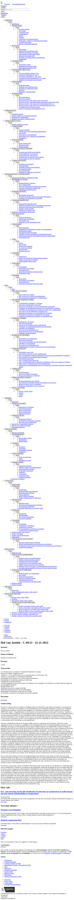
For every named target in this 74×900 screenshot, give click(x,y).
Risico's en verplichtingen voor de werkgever (31, 386)
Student (21, 36)
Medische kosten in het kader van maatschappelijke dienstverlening (38, 566)
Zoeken (3, 9)
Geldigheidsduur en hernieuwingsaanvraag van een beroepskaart (37, 347)
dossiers (55, 851)
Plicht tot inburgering (25, 412)
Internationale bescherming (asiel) (28, 51)
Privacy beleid (8, 881)
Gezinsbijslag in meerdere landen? (28, 530)
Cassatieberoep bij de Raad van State (29, 107)
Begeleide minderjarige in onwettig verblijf (31, 508)
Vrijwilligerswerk (24, 372)
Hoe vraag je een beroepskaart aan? (29, 345)
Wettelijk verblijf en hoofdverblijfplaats (30, 467)
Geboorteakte (22, 474)
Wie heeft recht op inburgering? (28, 422)
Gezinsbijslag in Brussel (25, 527)
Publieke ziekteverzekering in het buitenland (31, 565)
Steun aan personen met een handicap (29, 542)
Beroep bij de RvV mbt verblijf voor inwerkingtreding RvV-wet (37, 105)
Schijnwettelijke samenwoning (27, 261)
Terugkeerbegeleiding (25, 169)
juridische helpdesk (56, 853)
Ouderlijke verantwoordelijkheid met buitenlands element (35, 234)
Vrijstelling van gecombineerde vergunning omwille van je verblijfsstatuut (40, 310)
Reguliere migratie (24, 29)
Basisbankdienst (23, 515)
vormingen (47, 853)
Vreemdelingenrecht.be (18, 4)
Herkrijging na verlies (25, 460)
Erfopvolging (22, 279)
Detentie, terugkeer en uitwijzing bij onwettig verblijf (27, 616)
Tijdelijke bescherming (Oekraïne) (28, 52)
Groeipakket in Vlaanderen (26, 525)
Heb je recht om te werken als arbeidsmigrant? (32, 296)
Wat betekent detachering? (26, 359)
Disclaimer (7, 879)
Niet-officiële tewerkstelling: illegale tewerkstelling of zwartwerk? (37, 382)
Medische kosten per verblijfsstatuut (29, 573)
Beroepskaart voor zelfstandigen (28, 338)
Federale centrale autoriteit (26, 208)
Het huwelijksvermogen (25, 246)
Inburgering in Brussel (25, 419)
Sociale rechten (16, 484)
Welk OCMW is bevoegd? (26, 496)
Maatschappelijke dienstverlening (28, 491)
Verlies (21, 459)
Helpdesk (7, 627)
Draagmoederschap (24, 237)
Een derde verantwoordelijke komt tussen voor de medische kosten (38, 568)
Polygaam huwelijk (24, 251)
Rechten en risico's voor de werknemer (30, 384)
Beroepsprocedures (24, 97)
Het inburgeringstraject (25, 409)
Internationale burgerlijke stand (27, 204)
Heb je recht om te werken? (26, 294)
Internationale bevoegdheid (26, 219)
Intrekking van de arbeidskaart (27, 333)
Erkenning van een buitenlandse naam (29, 222)
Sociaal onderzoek (24, 494)
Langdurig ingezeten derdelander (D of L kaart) (32, 78)
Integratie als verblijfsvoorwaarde (28, 88)
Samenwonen (23, 256)
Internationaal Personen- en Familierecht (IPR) (25, 177)
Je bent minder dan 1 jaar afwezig (28, 154)
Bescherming (22, 49)
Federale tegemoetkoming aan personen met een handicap (35, 544)
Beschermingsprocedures (26, 577)
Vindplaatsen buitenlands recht (27, 189)
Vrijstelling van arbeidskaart (27, 328)
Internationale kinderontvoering (28, 232)
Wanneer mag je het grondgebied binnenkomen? (32, 131)
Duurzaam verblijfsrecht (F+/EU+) (29, 75)
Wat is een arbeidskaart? (25, 323)
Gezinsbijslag (22, 524)
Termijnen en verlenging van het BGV (30, 172)
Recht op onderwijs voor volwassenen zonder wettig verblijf (36, 611)
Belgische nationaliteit (18, 432)
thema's (45, 851)
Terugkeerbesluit (23, 166)
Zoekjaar (21, 37)
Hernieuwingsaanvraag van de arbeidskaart (31, 331)
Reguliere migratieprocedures (27, 578)
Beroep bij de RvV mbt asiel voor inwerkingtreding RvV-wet (36, 104)
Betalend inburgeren (24, 413)
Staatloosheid (22, 59)
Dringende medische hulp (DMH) (28, 561)
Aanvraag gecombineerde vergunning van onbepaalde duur (36, 316)
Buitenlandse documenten (26, 195)
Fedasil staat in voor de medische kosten (30, 563)
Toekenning (22, 448)
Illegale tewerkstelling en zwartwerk (29, 381)
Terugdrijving (23, 138)
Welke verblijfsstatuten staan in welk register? (24, 592)
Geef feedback (5, 845)
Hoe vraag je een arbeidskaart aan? (29, 330)
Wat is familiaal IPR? (25, 185)
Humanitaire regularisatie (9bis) (28, 66)
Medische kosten (16, 553)
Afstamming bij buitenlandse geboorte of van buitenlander (35, 229)
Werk (13, 289)
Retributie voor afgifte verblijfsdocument (23, 119)
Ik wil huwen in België (25, 248)
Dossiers (6, 620)
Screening (14, 599)
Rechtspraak (7, 622)
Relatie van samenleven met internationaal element (33, 258)
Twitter (3, 834)
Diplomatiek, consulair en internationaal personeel (33, 40)
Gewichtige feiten (24, 475)
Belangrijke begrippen (25, 466)
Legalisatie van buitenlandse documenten (30, 198)
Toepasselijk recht (24, 220)
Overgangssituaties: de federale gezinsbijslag (31, 529)
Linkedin (3, 835)
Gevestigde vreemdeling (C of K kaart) (30, 76)
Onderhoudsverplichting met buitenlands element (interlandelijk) (37, 236)
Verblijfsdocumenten (17, 114)
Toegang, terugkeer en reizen (20, 124)
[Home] (4, 6)
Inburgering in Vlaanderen (26, 407)
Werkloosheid (15, 537)
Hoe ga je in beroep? (25, 99)
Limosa (21, 394)
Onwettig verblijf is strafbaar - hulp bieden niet (25, 614)
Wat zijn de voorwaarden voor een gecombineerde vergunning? (37, 306)
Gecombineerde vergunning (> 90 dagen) (30, 303)
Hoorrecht (22, 90)
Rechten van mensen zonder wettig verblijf (31, 606)
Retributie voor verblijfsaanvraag (28, 87)
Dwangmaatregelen (24, 170)
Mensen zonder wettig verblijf (20, 597)
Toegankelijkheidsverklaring (12, 884)
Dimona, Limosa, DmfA (26, 391)
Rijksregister (15, 590)
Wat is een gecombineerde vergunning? (30, 305)
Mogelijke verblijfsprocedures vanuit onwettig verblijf (27, 612)
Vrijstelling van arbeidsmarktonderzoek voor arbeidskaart (35, 326)
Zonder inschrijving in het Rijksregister (30, 581)
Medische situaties (17, 585)
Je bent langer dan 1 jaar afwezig (28, 155)
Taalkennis (22, 472)
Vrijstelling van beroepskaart (27, 343)
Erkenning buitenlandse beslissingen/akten (31, 272)
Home (6, 635)
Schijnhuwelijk (23, 249)
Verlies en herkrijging (25, 457)
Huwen (21, 243)
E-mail (3, 837)
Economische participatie (26, 471)
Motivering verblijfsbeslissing (27, 92)
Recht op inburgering (25, 410)
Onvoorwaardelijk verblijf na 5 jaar (29, 73)
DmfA (20, 396)
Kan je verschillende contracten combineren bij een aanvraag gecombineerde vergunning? (44, 355)
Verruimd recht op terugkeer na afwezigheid (31, 157)
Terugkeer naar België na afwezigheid (29, 152)
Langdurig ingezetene (25, 42)
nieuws (50, 851)
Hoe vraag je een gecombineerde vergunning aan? (33, 311)
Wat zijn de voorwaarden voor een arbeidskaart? (32, 325)
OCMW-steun (23, 490)
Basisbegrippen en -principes (27, 183)
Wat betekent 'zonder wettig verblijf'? (22, 600)
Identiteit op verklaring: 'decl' (27, 210)
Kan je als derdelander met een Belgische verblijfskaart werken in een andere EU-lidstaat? (44, 362)
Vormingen (7, 630)
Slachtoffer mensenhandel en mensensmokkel (32, 57)
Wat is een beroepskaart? (26, 340)
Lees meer (4, 802)
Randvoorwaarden (24, 85)
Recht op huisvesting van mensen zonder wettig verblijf (34, 608)
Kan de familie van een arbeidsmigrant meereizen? (33, 357)
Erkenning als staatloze (18, 479)
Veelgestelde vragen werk (26, 352)
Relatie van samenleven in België (28, 260)
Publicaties (7, 632)
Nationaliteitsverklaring (25, 450)
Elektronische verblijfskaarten (20, 117)
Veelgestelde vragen (24, 273)
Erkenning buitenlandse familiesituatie (29, 188)
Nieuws (6, 619)
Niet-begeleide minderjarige (27, 506)
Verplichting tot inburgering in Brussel (30, 421)
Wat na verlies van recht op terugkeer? (30, 158)
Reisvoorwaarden (24, 145)
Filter (2, 11)
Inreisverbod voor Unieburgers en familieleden (32, 136)
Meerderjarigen (23, 441)
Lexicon (6, 628)
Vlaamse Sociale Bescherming (20, 535)
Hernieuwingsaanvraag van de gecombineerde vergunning (35, 313)
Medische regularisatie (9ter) (27, 56)
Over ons (7, 625)
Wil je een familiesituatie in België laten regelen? (32, 186)
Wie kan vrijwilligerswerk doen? (28, 374)
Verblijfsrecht (15, 24)
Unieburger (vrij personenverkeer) (28, 39)
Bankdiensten (23, 513)
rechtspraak (63, 851)
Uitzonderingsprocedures (26, 580)
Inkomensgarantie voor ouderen (21, 532)
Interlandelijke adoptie (25, 231)
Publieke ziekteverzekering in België (29, 560)
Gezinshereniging (24, 32)
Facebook (3, 832)
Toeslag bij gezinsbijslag (26, 547)
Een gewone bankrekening (26, 517)
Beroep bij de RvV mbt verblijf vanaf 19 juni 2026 (33, 100)
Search (3, 7)
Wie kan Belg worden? (25, 438)
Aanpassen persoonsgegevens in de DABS (31, 207)
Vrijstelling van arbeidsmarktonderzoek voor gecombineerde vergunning (39, 308)
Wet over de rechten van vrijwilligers (29, 375)
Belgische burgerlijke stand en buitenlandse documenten (35, 197)
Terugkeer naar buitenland (26, 164)
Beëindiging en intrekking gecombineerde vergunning (34, 314)
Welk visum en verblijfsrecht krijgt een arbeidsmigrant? (34, 363)
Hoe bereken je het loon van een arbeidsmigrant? (33, 354)
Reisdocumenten (23, 147)
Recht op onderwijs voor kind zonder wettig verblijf (33, 609)
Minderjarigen (23, 440)
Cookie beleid (8, 883)
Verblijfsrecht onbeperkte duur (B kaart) (30, 80)
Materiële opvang (24, 503)
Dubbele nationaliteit (25, 477)
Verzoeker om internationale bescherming (30, 505)
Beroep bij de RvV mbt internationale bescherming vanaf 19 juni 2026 (39, 102)
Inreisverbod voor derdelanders (27, 135)
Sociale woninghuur (17, 534)
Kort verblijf (22, 31)
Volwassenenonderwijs (18, 427)
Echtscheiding (23, 267)
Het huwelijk (22, 244)
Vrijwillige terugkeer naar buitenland (29, 167)
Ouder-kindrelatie (24, 228)
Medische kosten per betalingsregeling (30, 558)
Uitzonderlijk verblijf (25, 64)
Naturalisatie (22, 451)
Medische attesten (17, 583)
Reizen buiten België (25, 143)
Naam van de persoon (25, 217)
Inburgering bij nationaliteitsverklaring (22, 424)
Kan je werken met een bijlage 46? (29, 360)
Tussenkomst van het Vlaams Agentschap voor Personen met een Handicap (40, 546)
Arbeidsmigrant (23, 34)
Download (4, 700)
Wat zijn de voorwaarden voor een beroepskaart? (33, 342)
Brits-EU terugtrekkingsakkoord (28, 44)
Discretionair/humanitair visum (27, 68)
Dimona (21, 393)
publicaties (67, 853)
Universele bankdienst (25, 518)
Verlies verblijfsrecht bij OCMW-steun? (30, 498)
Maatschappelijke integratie (26, 469)
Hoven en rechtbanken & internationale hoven (32, 108)
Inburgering (15, 401)
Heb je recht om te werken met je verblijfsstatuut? (33, 298)
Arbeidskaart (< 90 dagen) (26, 322)
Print (2, 839)
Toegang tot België (24, 130)
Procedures (22, 447)
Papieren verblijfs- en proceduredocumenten (24, 116)
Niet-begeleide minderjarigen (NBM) (29, 54)
